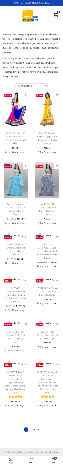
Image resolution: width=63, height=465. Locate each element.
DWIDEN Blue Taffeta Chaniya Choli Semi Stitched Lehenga (47, 291)
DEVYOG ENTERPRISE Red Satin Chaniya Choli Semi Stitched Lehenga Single (15, 295)
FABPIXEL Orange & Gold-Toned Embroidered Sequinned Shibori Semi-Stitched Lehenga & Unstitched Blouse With (47, 382)
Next (36, 429)
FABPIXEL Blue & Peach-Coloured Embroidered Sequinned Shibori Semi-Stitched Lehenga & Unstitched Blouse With (15, 382)
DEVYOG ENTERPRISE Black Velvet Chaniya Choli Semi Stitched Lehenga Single (47, 251)
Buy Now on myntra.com (17, 405)
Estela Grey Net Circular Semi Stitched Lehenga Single (47, 335)
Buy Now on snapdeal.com (17, 152)
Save (9, 95)
